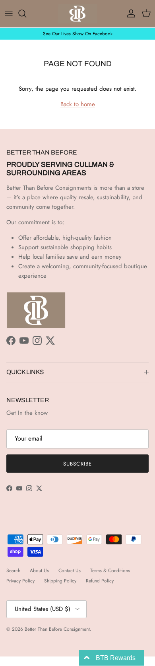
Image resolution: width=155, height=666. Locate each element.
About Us (39, 570)
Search (13, 570)
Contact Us (69, 570)
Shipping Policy (60, 580)
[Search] (26, 13)
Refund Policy (100, 580)
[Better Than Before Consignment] (77, 13)
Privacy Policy (20, 580)
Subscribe (77, 464)
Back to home (77, 104)
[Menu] (8, 13)
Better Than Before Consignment (57, 629)
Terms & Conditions (110, 570)
